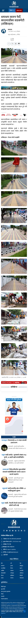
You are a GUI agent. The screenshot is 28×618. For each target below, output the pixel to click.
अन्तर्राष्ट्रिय (3, 568)
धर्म (11, 563)
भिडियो (21, 575)
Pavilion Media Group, (12, 604)
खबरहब (10, 29)
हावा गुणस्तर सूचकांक (5, 591)
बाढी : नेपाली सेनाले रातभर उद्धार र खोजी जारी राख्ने (14, 504)
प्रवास (2, 578)
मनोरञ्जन (12, 573)
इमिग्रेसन (12, 575)
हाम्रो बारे (6, 555)
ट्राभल (11, 566)
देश (20, 563)
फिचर (2, 575)
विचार (11, 568)
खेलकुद (21, 566)
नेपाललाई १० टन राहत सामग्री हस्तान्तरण (14, 441)
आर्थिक (2, 571)
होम (2, 563)
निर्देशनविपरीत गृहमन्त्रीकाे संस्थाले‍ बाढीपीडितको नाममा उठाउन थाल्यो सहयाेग (14, 472)
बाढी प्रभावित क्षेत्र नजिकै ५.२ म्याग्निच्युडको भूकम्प (14, 489)
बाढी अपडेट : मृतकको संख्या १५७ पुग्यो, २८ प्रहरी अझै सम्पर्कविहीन (14, 456)
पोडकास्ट (22, 578)
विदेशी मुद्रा (3, 587)
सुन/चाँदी (3, 589)
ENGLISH (19, 10)
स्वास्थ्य (11, 571)
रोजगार (11, 578)
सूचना (21, 568)
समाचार (2, 566)
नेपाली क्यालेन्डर (4, 599)
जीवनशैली (3, 573)
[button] (24, 611)
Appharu (3, 613)
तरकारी (2, 596)
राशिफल (21, 573)
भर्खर (14, 437)
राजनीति (21, 571)
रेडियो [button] (11, 10)
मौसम (2, 594)
